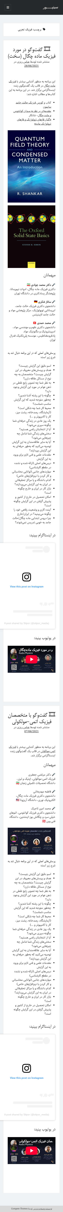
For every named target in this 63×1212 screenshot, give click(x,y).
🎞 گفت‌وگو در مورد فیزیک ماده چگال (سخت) (31, 53)
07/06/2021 (31, 731)
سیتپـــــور (50, 7)
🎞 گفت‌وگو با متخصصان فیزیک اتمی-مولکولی (31, 718)
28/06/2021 (31, 66)
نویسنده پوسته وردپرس (42, 1209)
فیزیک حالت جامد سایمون (33, 104)
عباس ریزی (23, 61)
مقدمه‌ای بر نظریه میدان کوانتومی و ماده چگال (32, 113)
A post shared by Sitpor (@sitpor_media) (26, 623)
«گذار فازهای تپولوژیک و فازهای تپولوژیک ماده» (34, 121)
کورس (40, 102)
